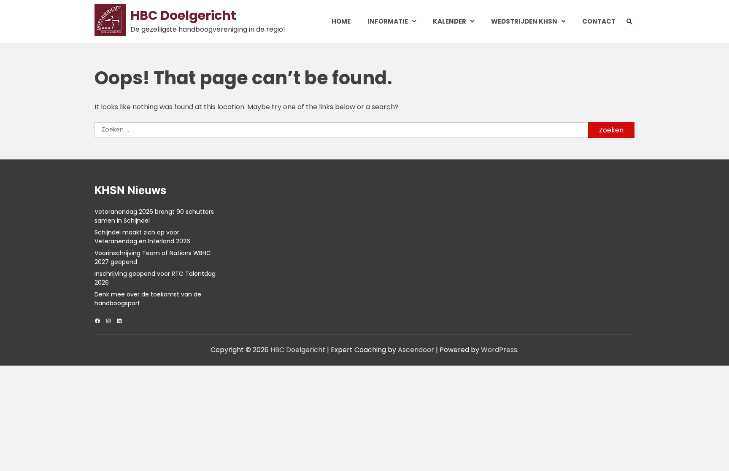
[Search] (629, 21)
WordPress (499, 350)
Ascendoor (416, 350)
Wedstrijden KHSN (524, 21)
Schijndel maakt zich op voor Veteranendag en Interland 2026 (142, 236)
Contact (599, 21)
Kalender (449, 21)
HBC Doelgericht (183, 15)
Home (341, 21)
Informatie (387, 21)
